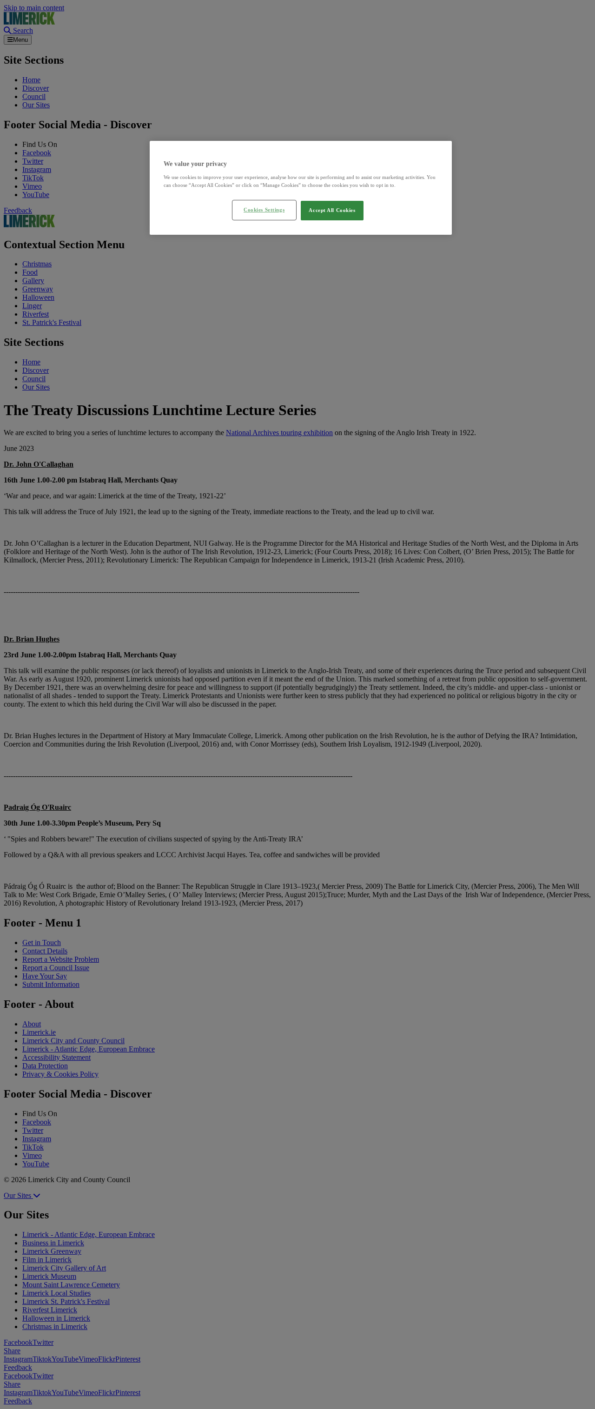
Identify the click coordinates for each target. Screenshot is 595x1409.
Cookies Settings (264, 209)
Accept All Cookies (332, 210)
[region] (301, 188)
